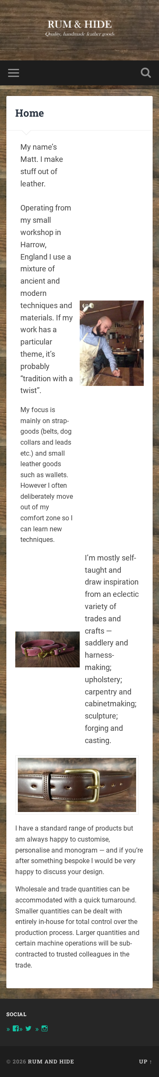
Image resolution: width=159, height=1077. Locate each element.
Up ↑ (146, 1061)
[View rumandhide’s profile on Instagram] (44, 1028)
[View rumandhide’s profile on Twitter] (28, 1028)
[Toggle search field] (146, 72)
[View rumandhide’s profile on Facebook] (15, 1028)
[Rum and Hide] (79, 30)
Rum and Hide (51, 1061)
